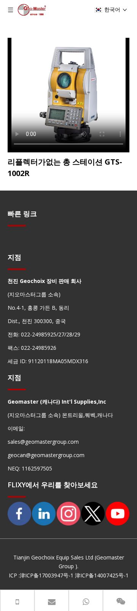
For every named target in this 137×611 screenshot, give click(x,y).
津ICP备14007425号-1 (102, 575)
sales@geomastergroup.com (43, 441)
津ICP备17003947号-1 (46, 575)
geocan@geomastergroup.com (46, 455)
